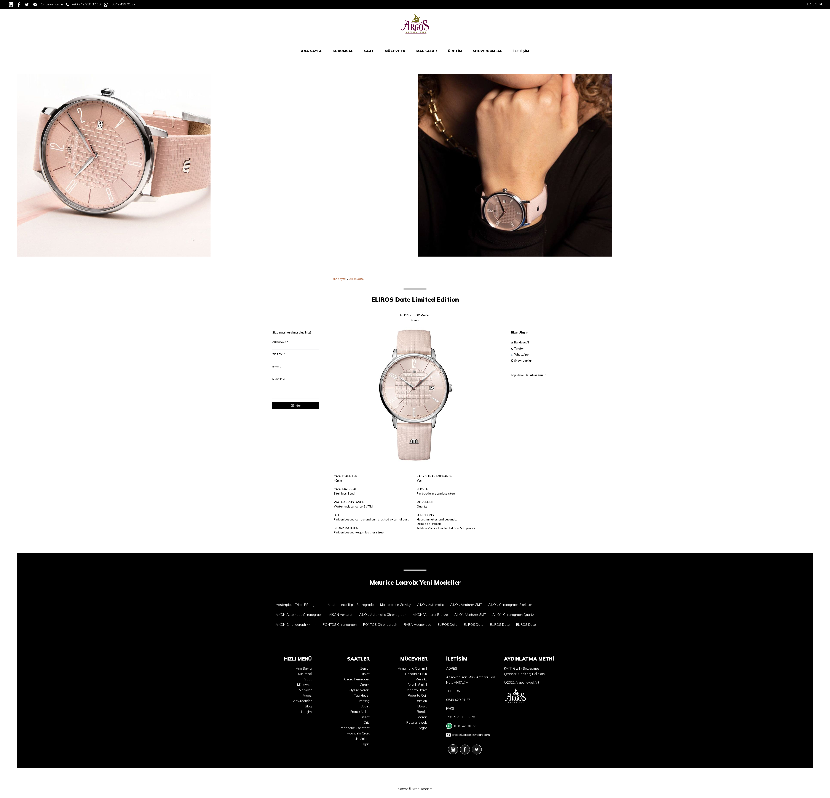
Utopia (422, 706)
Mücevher (304, 685)
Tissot (365, 717)
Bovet (365, 706)
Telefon (519, 348)
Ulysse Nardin (359, 690)
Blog (308, 706)
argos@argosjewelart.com (471, 735)
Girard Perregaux (357, 679)
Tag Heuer (362, 695)
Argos (307, 695)
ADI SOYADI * (280, 341)
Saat (308, 679)
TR (809, 4)
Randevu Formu (51, 4)
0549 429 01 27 (124, 4)
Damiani (421, 701)
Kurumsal (305, 674)
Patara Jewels (417, 722)
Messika (421, 679)
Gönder (296, 405)
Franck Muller (360, 712)
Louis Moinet (360, 739)
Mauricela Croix (358, 733)
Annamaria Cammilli (413, 668)
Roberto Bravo (416, 690)
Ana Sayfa (304, 668)
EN (815, 4)
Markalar (305, 690)
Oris (367, 722)
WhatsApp (521, 354)
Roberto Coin (418, 695)
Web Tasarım (422, 789)
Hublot (365, 674)
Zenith (365, 668)
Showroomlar (523, 360)
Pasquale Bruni (416, 674)
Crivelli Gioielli (417, 685)
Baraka (422, 712)
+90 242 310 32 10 (86, 4)
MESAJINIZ (278, 378)
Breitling (364, 701)
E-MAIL (276, 366)
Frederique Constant (354, 728)
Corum (365, 685)
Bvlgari (364, 744)
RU (821, 4)
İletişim (306, 712)
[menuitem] (311, 51)
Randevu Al (521, 342)
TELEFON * (278, 354)
